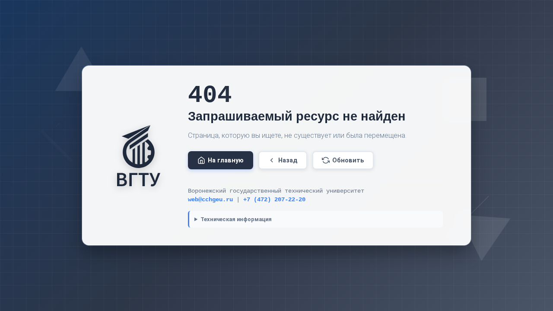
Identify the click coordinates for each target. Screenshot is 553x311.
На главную (226, 160)
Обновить (348, 160)
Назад (288, 160)
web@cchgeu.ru (210, 200)
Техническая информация (236, 219)
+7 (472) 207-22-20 (274, 200)
